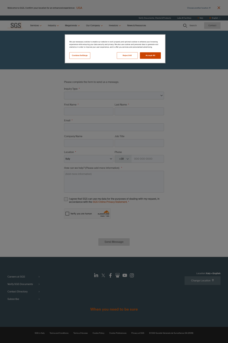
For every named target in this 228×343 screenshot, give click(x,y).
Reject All (127, 55)
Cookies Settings (80, 55)
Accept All (150, 55)
